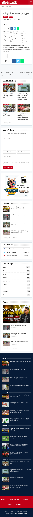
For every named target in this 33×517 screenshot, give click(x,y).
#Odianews (6, 270)
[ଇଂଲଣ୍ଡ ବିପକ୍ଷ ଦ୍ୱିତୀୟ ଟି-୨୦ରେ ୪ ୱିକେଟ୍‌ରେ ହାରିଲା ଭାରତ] (5, 454)
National (5, 16)
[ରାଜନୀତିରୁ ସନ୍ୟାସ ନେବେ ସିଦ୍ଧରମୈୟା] (5, 404)
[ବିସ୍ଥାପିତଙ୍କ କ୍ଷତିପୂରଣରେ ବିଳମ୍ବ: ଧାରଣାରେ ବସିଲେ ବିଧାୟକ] (6, 232)
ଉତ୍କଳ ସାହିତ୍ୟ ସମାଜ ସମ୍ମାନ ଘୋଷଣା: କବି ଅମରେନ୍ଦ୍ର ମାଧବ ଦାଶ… (16, 319)
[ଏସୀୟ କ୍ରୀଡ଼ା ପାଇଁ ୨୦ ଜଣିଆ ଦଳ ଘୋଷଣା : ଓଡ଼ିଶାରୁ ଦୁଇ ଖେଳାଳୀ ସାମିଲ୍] (5, 430)
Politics (11, 16)
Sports (4, 288)
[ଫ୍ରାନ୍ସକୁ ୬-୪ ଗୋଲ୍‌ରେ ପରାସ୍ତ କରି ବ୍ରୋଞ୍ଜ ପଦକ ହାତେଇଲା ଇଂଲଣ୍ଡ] (5, 438)
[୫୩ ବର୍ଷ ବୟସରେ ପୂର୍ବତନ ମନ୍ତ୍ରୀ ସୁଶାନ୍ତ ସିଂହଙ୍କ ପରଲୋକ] (5, 397)
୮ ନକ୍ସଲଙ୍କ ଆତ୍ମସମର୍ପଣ (16, 477)
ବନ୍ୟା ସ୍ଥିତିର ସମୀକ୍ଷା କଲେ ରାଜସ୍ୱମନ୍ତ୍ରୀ (20, 385)
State (4, 267)
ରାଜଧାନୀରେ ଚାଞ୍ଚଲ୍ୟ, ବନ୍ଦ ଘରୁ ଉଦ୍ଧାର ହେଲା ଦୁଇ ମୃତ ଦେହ (7, 74)
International (6, 281)
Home (3, 500)
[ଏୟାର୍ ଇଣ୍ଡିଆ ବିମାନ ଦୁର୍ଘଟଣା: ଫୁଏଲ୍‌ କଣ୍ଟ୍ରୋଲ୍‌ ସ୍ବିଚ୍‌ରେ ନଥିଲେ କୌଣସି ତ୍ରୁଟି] (24, 108)
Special (5, 294)
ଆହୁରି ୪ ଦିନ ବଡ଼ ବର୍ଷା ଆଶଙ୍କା (18, 215)
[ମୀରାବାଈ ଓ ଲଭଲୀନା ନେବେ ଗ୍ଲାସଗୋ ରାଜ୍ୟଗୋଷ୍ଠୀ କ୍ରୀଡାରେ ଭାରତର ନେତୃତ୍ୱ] (5, 446)
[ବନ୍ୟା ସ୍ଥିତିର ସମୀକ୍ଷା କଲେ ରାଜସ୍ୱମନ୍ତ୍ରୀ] (5, 387)
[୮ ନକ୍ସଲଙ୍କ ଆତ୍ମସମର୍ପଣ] (9, 108)
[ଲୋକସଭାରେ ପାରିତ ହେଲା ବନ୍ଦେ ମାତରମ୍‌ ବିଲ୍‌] (9, 88)
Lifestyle (5, 284)
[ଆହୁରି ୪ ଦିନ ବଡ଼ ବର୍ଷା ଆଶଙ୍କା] (6, 217)
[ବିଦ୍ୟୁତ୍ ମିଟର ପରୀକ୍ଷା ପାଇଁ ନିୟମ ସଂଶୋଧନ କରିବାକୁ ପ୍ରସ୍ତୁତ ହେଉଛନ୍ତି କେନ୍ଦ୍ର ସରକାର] (24, 88)
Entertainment (6, 291)
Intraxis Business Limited (20, 513)
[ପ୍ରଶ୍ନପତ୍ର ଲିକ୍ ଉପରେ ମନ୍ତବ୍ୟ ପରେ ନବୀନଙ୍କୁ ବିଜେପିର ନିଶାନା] (5, 412)
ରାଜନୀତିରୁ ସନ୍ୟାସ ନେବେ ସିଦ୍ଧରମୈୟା (19, 402)
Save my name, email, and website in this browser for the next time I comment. (16, 163)
